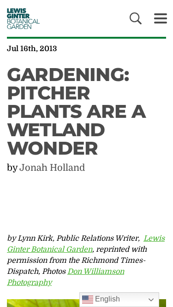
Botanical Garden (20, 18)
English (106, 299)
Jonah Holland (52, 167)
